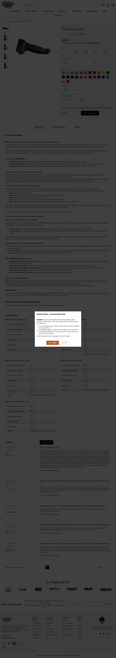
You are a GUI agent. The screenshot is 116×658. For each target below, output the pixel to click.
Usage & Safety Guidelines (46, 333)
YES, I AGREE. (53, 343)
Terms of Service (61, 331)
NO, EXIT (65, 343)
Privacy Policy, (71, 331)
